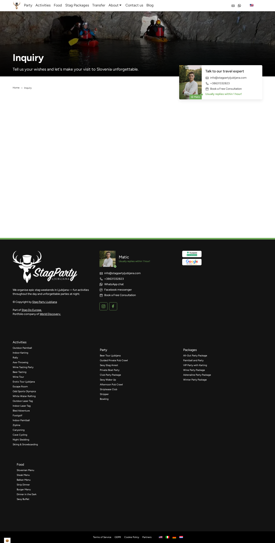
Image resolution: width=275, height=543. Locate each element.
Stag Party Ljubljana (44, 302)
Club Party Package (110, 374)
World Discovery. (50, 314)
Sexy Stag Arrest (109, 365)
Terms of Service (102, 537)
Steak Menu (23, 475)
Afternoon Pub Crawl (111, 384)
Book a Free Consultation (226, 88)
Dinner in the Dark (26, 494)
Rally (15, 357)
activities (19, 342)
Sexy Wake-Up (108, 379)
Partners (147, 537)
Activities (43, 5)
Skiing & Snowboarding (25, 444)
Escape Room (20, 386)
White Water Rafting (24, 396)
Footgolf (17, 415)
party (103, 350)
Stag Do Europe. (32, 310)
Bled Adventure (21, 410)
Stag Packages (77, 5)
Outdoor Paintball (22, 348)
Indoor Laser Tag (22, 405)
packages (190, 350)
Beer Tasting (19, 372)
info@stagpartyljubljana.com (228, 77)
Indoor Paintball (21, 420)
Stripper (104, 394)
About (114, 5)
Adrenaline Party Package (197, 374)
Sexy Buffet (23, 499)
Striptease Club (108, 389)
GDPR (118, 537)
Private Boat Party (109, 370)
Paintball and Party (193, 360)
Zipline (16, 425)
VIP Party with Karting (195, 365)
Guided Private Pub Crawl (114, 360)
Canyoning (19, 430)
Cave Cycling (20, 434)
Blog (150, 5)
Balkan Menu (24, 479)
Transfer (98, 5)
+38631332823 (220, 83)
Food (58, 5)
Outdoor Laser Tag (23, 401)
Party (28, 5)
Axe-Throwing (20, 362)
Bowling (104, 399)
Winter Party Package (195, 379)
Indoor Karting (20, 352)
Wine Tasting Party (23, 367)
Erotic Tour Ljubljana (24, 381)
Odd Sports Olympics (24, 391)
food (20, 464)
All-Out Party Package (195, 355)
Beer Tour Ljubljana (110, 355)
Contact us (134, 5)
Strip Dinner (23, 484)
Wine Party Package (194, 370)
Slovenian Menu (25, 470)
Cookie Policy (131, 537)
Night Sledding (21, 439)
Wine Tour (18, 376)
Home (16, 87)
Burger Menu (24, 489)
